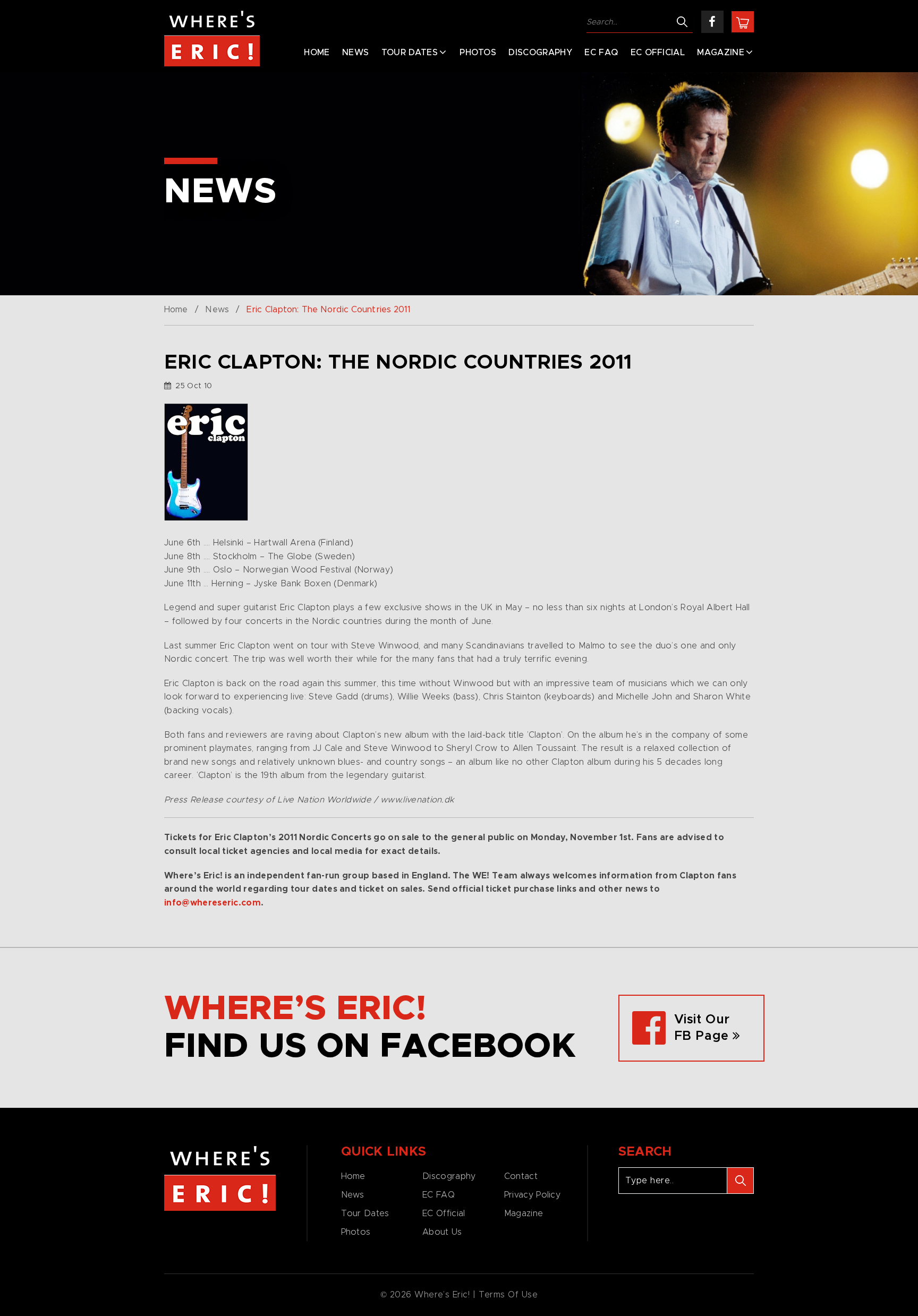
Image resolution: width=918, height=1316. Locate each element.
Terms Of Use (508, 1295)
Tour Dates (409, 52)
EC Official (658, 52)
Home (316, 52)
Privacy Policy (532, 1195)
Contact (521, 1176)
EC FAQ (601, 52)
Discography (540, 52)
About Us (442, 1232)
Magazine (720, 52)
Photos (478, 52)
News (355, 52)
